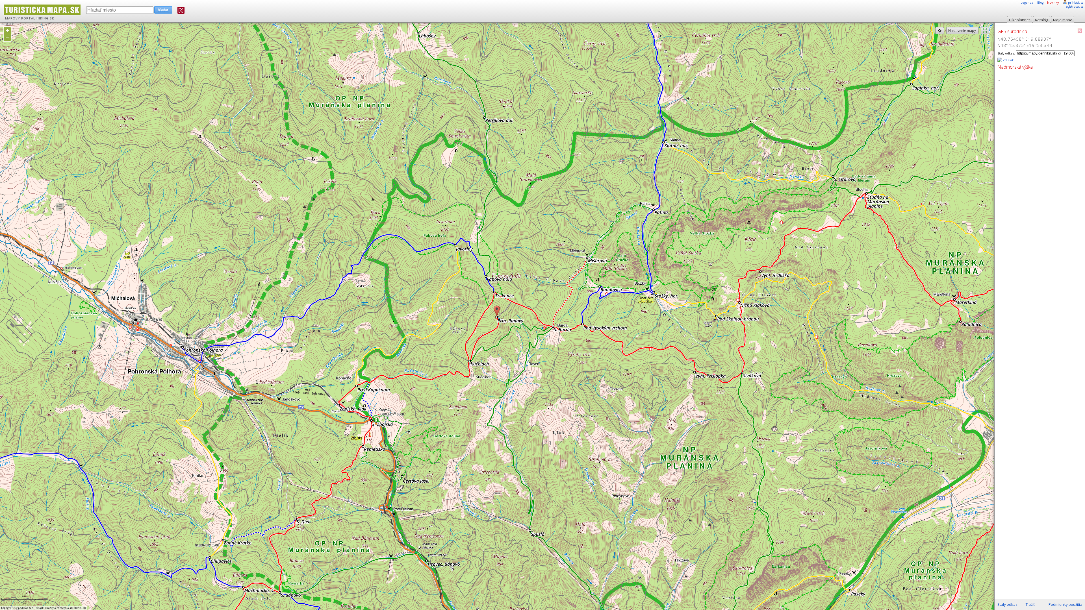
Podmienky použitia (1065, 604)
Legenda (1027, 3)
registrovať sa (1074, 6)
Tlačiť (1030, 604)
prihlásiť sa (1076, 3)
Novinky (1053, 3)
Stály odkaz (1007, 604)
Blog (1040, 3)
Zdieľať (1007, 60)
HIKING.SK (45, 18)
